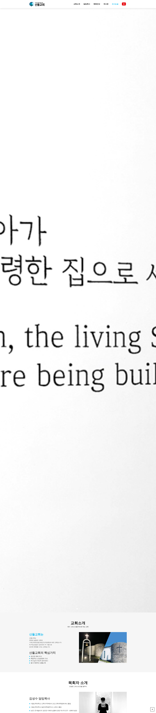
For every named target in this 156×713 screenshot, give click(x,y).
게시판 (106, 4)
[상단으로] (152, 709)
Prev (9, 311)
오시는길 (115, 4)
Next (146, 308)
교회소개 (77, 4)
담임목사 (87, 4)
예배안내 (97, 4)
